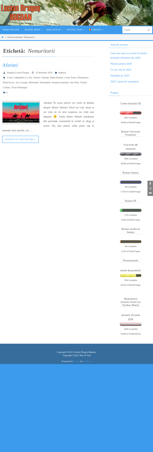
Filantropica (82, 76)
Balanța (45, 76)
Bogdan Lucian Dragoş (18, 72)
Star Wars (74, 80)
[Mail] (149, 193)
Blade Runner (56, 76)
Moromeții (33, 80)
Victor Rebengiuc (19, 84)
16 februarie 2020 (44, 72)
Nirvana (76, 361)
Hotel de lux (8, 80)
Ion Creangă (21, 80)
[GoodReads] (149, 188)
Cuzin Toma (70, 76)
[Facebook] (149, 183)
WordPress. (87, 361)
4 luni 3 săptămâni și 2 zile (19, 76)
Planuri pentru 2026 (121, 63)
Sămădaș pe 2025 (119, 75)
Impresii (62, 72)
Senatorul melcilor (60, 80)
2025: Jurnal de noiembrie (124, 81)
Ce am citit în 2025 (120, 69)
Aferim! (10, 65)
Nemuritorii (45, 80)
